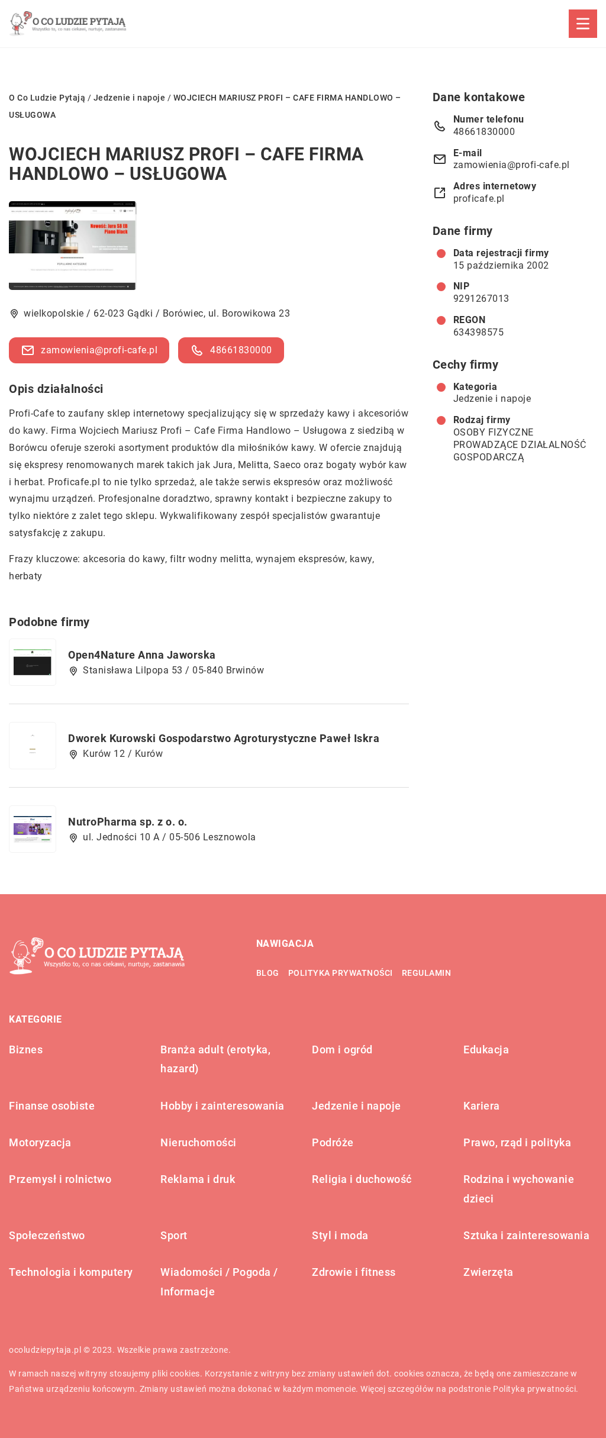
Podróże (333, 1142)
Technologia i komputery (71, 1272)
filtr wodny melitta (211, 559)
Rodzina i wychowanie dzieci (518, 1188)
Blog (267, 973)
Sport (174, 1235)
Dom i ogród (342, 1049)
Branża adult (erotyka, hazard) (215, 1059)
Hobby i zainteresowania (222, 1106)
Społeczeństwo (47, 1235)
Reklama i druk (197, 1179)
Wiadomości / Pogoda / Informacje (219, 1281)
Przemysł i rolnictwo (60, 1179)
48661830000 (241, 350)
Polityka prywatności (340, 973)
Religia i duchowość (362, 1179)
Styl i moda (340, 1235)
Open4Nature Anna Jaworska (142, 655)
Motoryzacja (40, 1142)
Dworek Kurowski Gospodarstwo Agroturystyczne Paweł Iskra (223, 738)
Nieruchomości (198, 1142)
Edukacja (486, 1049)
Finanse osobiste (52, 1106)
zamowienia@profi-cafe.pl (99, 350)
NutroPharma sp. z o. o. (128, 821)
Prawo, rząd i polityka (517, 1142)
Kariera (481, 1106)
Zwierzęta (488, 1272)
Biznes (26, 1049)
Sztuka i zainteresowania (526, 1235)
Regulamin (427, 973)
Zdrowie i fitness (354, 1272)
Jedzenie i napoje (492, 398)
